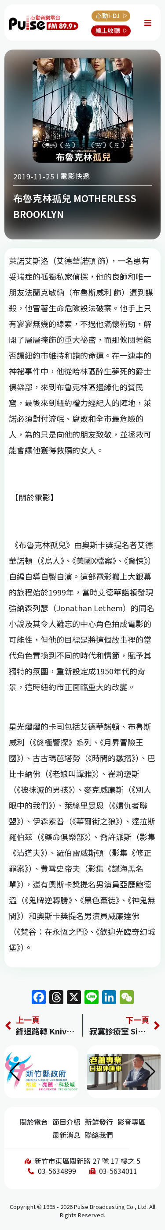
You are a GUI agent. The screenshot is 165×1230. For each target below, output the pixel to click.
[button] (150, 1071)
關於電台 (34, 1122)
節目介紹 (66, 1122)
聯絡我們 (99, 1135)
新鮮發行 (99, 1122)
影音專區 (131, 1122)
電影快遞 (75, 176)
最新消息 (66, 1135)
